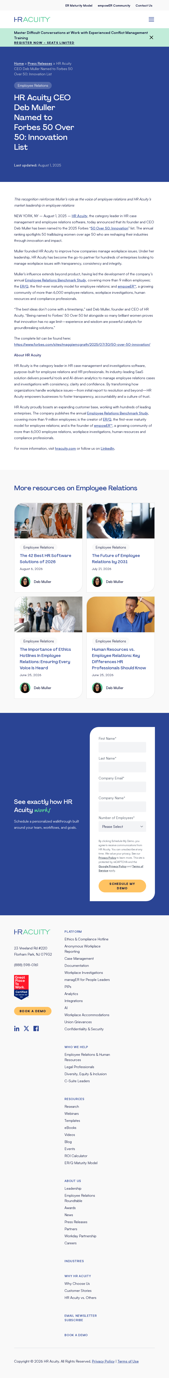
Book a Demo (76, 1335)
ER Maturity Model (78, 5)
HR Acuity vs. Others (80, 1297)
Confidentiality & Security (84, 1029)
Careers (70, 1243)
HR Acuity (79, 216)
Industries (74, 1261)
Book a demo (33, 1011)
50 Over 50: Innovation (109, 228)
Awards (70, 1208)
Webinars (71, 1113)
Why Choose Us (77, 1283)
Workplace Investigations (83, 972)
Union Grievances (78, 1022)
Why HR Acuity (77, 1276)
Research (71, 1106)
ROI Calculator (75, 1156)
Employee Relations (33, 85)
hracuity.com (65, 448)
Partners (70, 1229)
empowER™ (127, 286)
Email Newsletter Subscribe (80, 1318)
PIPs (67, 986)
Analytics (71, 993)
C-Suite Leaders (77, 1081)
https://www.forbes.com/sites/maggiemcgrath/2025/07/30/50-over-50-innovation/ (82, 344)
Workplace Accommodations (86, 1015)
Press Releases (40, 63)
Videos (69, 1134)
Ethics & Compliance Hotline (86, 939)
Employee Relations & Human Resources (87, 1057)
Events (69, 1149)
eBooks (70, 1127)
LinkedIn (107, 448)
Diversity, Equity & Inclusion (85, 1074)
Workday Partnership (80, 1236)
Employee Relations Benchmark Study (55, 280)
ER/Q (24, 286)
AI (66, 1008)
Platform (73, 931)
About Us (72, 1181)
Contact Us (144, 5)
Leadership (72, 1188)
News (68, 1215)
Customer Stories (78, 1290)
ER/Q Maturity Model (80, 1163)
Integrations (73, 1001)
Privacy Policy (103, 1361)
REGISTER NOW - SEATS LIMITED (44, 42)
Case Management (79, 958)
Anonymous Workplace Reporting (82, 949)
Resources (74, 1099)
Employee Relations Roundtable (79, 1198)
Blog (68, 1141)
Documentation (76, 965)
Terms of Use (128, 1361)
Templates (72, 1120)
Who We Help (76, 1047)
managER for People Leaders (87, 979)
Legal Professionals (79, 1067)
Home (19, 63)
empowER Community (114, 5)
